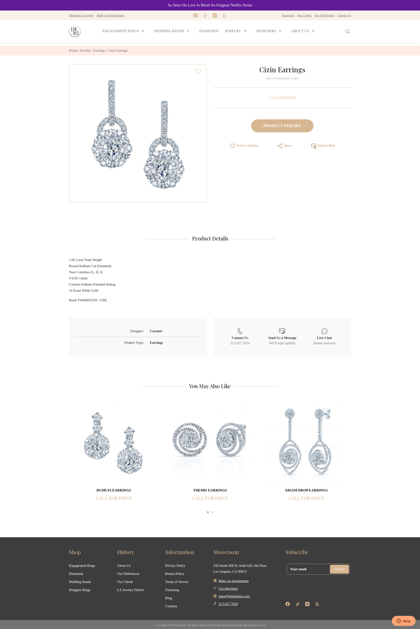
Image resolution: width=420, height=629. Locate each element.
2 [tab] (212, 512)
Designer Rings (79, 590)
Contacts (171, 606)
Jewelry (85, 50)
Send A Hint (326, 145)
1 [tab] (208, 512)
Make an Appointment (110, 15)
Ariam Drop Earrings (306, 490)
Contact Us (344, 15)
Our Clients (304, 15)
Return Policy (174, 574)
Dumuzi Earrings (113, 490)
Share (287, 145)
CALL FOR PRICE (282, 98)
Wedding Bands (80, 582)
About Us (124, 565)
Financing (288, 15)
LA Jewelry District (130, 590)
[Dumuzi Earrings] (113, 442)
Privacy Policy (175, 565)
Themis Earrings (210, 490)
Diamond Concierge (81, 15)
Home (73, 50)
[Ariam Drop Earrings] (306, 442)
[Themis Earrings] (210, 442)
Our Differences (324, 15)
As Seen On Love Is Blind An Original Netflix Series (210, 5)
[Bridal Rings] (75, 31)
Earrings (99, 50)
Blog (168, 598)
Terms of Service (177, 582)
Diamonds (76, 574)
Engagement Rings (82, 565)
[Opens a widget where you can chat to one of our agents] (404, 621)
